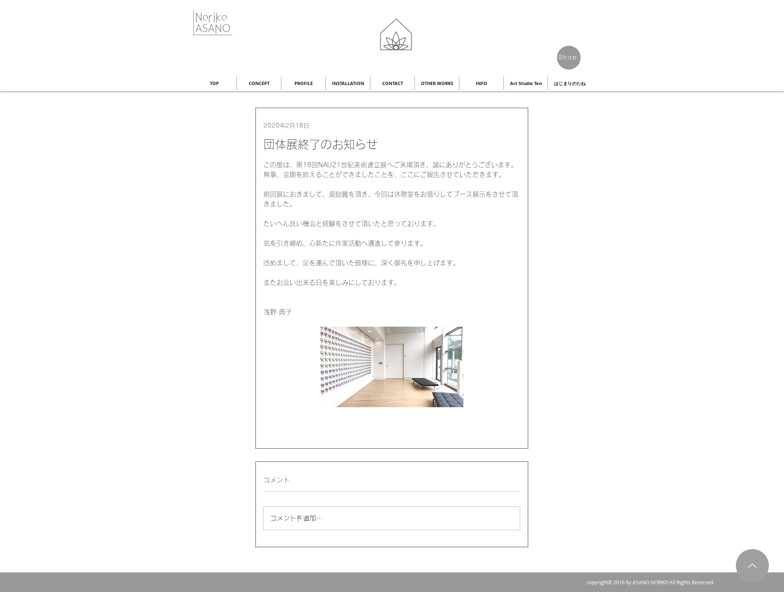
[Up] (752, 565)
